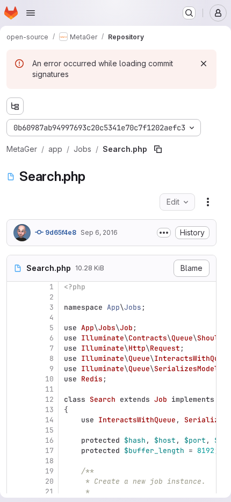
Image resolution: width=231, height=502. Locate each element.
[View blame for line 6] (16, 338)
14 (49, 419)
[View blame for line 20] (16, 481)
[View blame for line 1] (16, 287)
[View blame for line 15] (16, 430)
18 (49, 460)
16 (49, 440)
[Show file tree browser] (15, 106)
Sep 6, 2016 (99, 232)
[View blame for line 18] (16, 461)
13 (49, 409)
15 (49, 430)
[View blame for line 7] (16, 348)
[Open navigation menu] (30, 13)
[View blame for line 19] (16, 471)
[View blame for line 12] (16, 399)
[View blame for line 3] (16, 307)
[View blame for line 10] (16, 379)
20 (49, 481)
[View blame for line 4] (16, 317)
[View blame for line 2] (16, 297)
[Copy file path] (158, 149)
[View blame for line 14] (16, 420)
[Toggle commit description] (164, 233)
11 (49, 389)
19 (49, 471)
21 (49, 491)
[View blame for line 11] (16, 389)
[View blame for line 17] (16, 450)
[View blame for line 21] (16, 491)
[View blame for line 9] (16, 369)
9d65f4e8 (60, 232)
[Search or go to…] (189, 12)
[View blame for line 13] (16, 410)
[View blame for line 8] (16, 358)
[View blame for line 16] (16, 440)
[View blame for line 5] (16, 328)
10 (49, 379)
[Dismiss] (203, 63)
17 (49, 450)
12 (49, 399)
